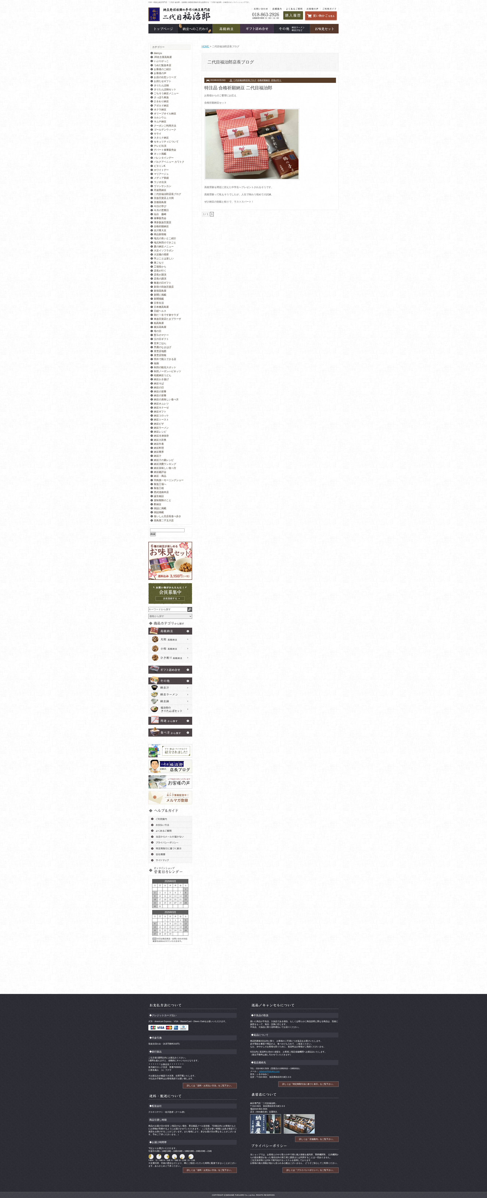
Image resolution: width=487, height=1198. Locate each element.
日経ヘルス (160, 310)
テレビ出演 (160, 145)
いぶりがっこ (161, 61)
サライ (157, 133)
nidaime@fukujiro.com (269, 1071)
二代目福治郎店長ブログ (244, 80)
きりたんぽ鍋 (161, 85)
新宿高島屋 (160, 290)
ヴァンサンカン (162, 186)
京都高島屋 (160, 202)
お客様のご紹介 (162, 69)
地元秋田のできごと (165, 242)
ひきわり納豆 (161, 101)
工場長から (160, 266)
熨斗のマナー (161, 335)
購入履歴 (293, 15)
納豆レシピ (160, 431)
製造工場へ (160, 484)
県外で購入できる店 (165, 359)
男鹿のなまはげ (162, 347)
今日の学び (160, 206)
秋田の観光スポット (165, 367)
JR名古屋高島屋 (163, 57)
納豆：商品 (160, 476)
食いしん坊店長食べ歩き (167, 516)
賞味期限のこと (162, 500)
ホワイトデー (161, 170)
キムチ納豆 (160, 121)
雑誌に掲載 (160, 508)
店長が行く (276, 80)
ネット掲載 (160, 153)
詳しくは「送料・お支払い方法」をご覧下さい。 (210, 1085)
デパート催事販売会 (165, 149)
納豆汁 (157, 455)
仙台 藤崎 (160, 214)
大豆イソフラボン (164, 250)
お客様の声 (160, 73)
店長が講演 (160, 274)
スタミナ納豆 (161, 137)
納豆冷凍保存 (161, 435)
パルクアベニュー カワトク (169, 161)
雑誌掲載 (159, 512)
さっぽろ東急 (161, 97)
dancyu (158, 53)
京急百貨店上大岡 (164, 198)
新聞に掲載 (160, 294)
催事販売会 (160, 218)
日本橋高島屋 (161, 306)
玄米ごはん (160, 343)
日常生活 (159, 302)
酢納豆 (157, 504)
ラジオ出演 (160, 182)
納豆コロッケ (161, 415)
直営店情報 (160, 355)
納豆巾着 (159, 443)
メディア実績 (161, 177)
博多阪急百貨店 (162, 222)
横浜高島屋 (160, 327)
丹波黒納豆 (160, 190)
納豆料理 (159, 447)
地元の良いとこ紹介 (165, 238)
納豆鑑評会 (160, 472)
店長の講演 (160, 278)
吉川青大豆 (160, 230)
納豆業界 (159, 451)
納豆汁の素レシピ (164, 460)
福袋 (156, 363)
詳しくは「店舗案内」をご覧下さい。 (317, 1139)
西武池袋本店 (161, 492)
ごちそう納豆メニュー (166, 93)
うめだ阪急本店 (162, 65)
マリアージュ (161, 173)
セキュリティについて (166, 141)
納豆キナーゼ (161, 407)
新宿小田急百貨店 (164, 286)
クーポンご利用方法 (165, 125)
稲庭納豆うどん (162, 375)
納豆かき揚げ (161, 379)
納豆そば (159, 383)
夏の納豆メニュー (164, 246)
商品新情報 (160, 234)
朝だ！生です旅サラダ (166, 314)
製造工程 (159, 488)
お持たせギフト (162, 81)
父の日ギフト (161, 339)
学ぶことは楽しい (164, 258)
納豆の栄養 (160, 391)
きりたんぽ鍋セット (165, 89)
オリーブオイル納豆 (165, 113)
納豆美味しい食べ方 (165, 468)
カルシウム (160, 117)
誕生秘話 (159, 496)
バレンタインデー (164, 157)
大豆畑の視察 (161, 254)
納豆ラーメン (161, 427)
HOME (205, 46)
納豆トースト (161, 419)
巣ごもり (159, 262)
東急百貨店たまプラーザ (167, 318)
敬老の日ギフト (162, 282)
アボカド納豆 (161, 105)
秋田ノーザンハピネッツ (167, 371)
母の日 (157, 331)
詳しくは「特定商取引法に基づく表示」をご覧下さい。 (308, 1084)
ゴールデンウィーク (165, 129)
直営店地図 (160, 351)
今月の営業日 (161, 210)
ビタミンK (160, 166)
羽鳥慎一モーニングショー (169, 480)
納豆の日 (159, 387)
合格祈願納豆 (263, 80)
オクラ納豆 (160, 109)
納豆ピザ (159, 423)
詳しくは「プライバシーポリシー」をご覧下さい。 (310, 1170)
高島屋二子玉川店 (164, 520)
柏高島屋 (159, 323)
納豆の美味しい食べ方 (166, 399)
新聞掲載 (159, 298)
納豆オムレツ (161, 403)
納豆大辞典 (160, 439)
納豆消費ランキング (165, 464)
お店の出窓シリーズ (165, 77)
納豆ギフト (160, 411)
